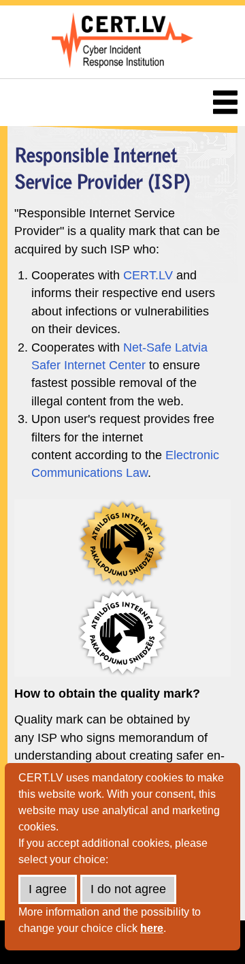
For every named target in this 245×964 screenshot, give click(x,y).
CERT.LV (148, 275)
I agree (48, 889)
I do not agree (128, 889)
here (151, 928)
